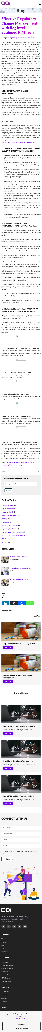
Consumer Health (7, 512)
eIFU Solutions (6, 978)
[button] (40, 4)
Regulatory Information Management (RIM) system (18, 142)
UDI (2, 539)
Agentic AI (5, 975)
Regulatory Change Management (23, 462)
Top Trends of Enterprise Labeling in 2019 (19, 644)
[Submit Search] (39, 471)
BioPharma (5, 962)
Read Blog (8, 647)
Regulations (5, 522)
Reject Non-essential (21, 1028)
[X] (14, 603)
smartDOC (5, 951)
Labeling (4, 519)
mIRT (3, 945)
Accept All (21, 1024)
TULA (3, 948)
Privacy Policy (21, 1018)
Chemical (4, 971)
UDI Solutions (6, 981)
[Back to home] (6, 4)
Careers (4, 995)
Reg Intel (9, 462)
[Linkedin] (5, 603)
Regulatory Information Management (22, 38)
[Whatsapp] (30, 603)
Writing (4, 542)
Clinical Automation (8, 508)
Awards (4, 998)
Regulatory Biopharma (9, 529)
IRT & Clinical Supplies (9, 515)
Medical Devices (7, 965)
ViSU (3, 322)
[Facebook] (22, 603)
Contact (4, 1001)
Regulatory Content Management (12, 532)
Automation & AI (7, 505)
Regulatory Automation (9, 525)
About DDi (5, 992)
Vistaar (3, 942)
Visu (2, 939)
